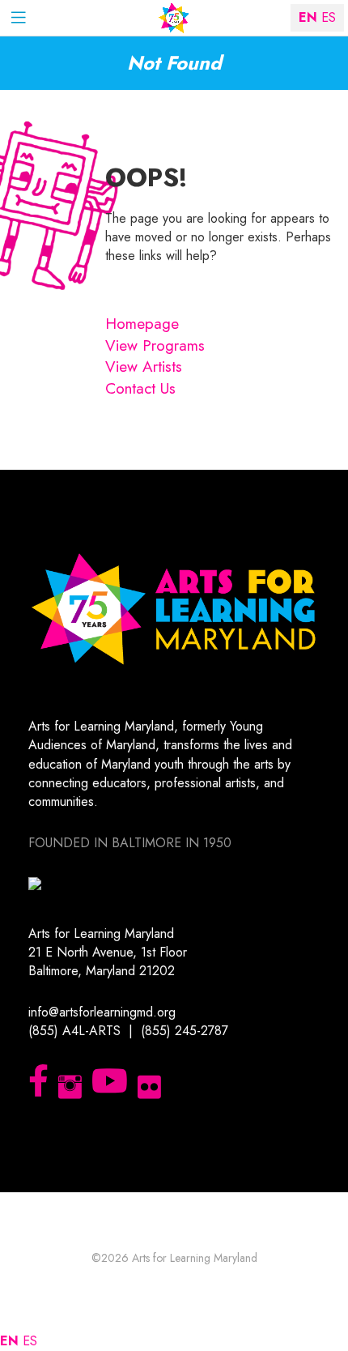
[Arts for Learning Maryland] (174, 18)
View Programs (155, 345)
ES (30, 1341)
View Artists (143, 366)
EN (9, 1341)
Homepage (142, 324)
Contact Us (140, 388)
